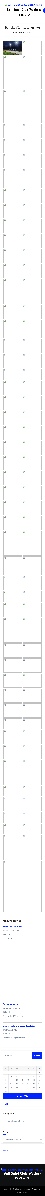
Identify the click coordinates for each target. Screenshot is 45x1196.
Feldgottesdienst (11, 1123)
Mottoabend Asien (12, 927)
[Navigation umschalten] (3, 10)
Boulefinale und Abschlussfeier (19, 1144)
